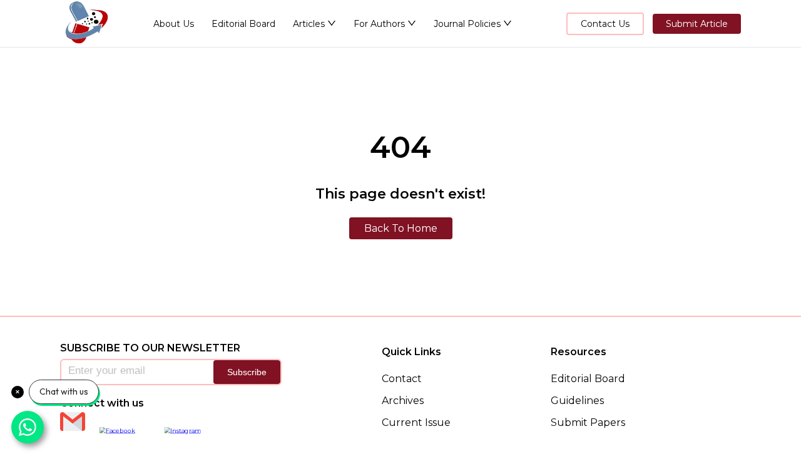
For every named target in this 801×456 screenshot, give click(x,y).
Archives (403, 401)
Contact (402, 379)
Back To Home (400, 228)
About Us (173, 23)
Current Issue (416, 422)
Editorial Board (243, 23)
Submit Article (697, 23)
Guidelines (577, 401)
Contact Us (605, 23)
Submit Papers (588, 422)
